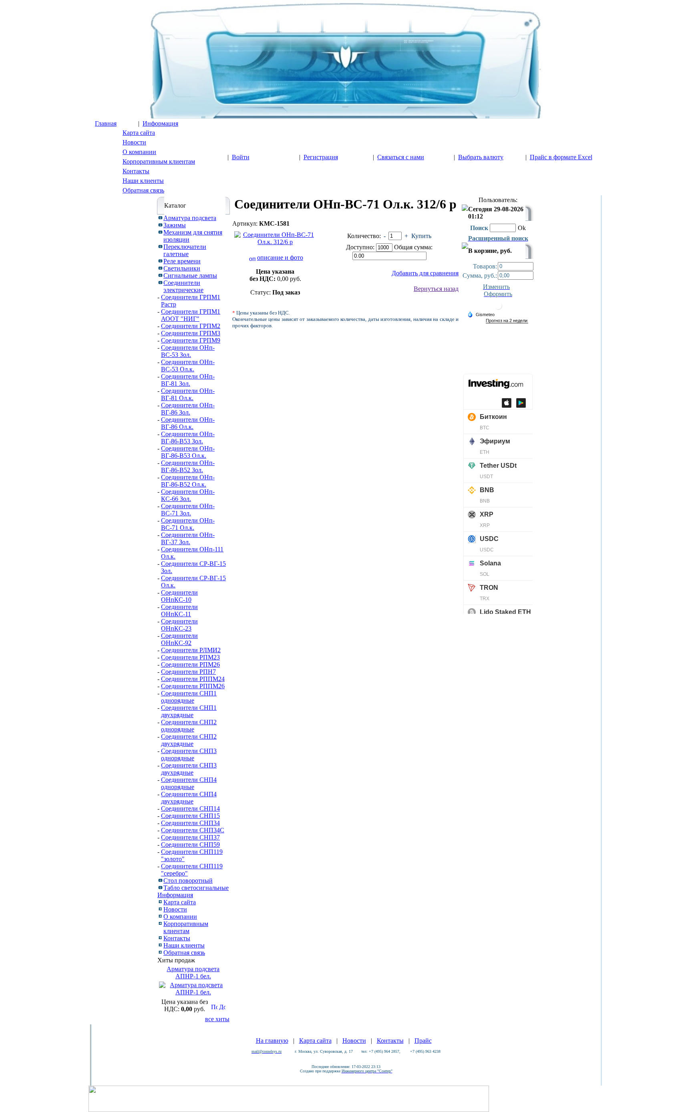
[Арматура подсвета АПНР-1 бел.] (193, 992)
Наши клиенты (143, 180)
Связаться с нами (400, 157)
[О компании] (160, 915)
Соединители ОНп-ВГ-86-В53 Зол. (188, 438)
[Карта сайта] (160, 901)
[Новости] (160, 908)
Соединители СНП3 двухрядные (189, 769)
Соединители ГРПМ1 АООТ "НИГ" (190, 315)
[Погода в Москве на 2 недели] (507, 320)
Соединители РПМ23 (190, 657)
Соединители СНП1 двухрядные (189, 711)
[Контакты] (160, 937)
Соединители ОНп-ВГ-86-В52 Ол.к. (188, 481)
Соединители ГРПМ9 (190, 340)
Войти (240, 157)
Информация (160, 123)
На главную (272, 1040)
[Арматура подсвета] (160, 217)
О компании (139, 151)
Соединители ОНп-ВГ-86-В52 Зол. (188, 466)
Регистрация (321, 157)
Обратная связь (143, 190)
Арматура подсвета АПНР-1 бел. (193, 973)
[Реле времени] (160, 260)
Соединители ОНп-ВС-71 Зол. (188, 510)
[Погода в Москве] (498, 309)
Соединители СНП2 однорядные (189, 726)
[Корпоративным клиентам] (160, 922)
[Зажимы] (160, 224)
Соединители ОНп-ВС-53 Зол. (188, 351)
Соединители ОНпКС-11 (179, 610)
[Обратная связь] (160, 951)
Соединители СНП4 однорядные (189, 783)
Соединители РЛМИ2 (191, 650)
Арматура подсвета (189, 217)
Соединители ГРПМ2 (190, 326)
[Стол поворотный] (160, 879)
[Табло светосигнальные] (160, 887)
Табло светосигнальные (196, 887)
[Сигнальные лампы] (160, 274)
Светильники (181, 268)
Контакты (136, 171)
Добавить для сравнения (425, 273)
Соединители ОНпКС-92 (179, 639)
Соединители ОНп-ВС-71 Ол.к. (188, 524)
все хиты (217, 1019)
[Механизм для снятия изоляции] (160, 231)
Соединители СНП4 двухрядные (189, 798)
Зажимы (174, 225)
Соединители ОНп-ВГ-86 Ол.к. (188, 423)
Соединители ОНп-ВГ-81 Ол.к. (188, 394)
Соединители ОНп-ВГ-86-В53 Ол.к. (188, 452)
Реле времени (182, 261)
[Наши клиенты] (160, 944)
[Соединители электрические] (160, 282)
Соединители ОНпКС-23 (179, 625)
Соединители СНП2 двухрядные (189, 740)
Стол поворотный (188, 880)
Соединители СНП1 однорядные (189, 697)
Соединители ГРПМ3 (190, 333)
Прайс (423, 1040)
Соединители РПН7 (188, 671)
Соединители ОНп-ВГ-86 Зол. (188, 409)
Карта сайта (139, 132)
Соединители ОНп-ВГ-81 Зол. (188, 380)
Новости (134, 142)
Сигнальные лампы (190, 275)
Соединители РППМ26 (193, 686)
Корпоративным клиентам (159, 161)
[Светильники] (160, 267)
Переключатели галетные (184, 250)
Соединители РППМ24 (193, 678)
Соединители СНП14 (190, 808)
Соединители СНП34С (192, 830)
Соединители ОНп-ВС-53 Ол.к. (188, 366)
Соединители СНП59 (190, 844)
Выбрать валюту (480, 157)
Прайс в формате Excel (561, 157)
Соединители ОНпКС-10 (179, 596)
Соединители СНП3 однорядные (189, 754)
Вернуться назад (436, 288)
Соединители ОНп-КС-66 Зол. (188, 495)
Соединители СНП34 (190, 822)
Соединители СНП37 (190, 837)
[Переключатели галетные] (160, 245)
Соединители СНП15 (190, 815)
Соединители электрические (183, 286)
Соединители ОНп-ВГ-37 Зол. (188, 538)
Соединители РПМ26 (190, 664)
